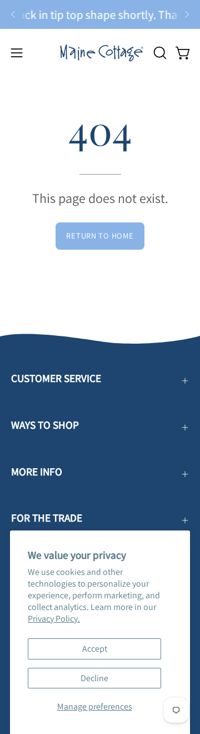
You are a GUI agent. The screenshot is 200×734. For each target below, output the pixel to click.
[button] (159, 53)
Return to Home (99, 235)
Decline (94, 678)
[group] (100, 14)
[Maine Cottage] (100, 52)
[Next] (187, 14)
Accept (94, 648)
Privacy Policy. (54, 618)
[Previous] (13, 14)
